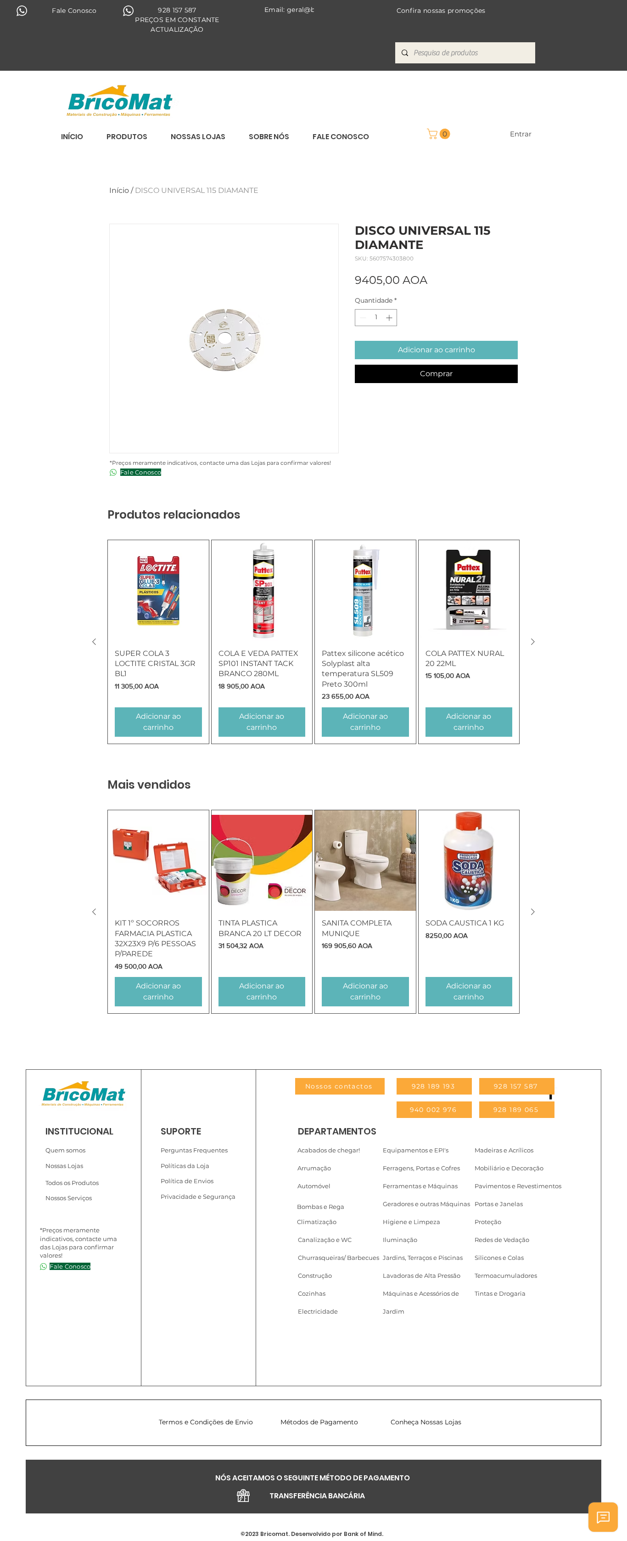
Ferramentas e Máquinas (420, 1186)
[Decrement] (362, 318)
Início (119, 190)
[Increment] (390, 318)
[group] (313, 642)
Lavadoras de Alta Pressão (421, 1275)
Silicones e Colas (499, 1257)
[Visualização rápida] (158, 590)
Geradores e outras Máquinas (426, 1204)
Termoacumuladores (506, 1275)
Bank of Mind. (362, 1534)
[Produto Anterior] (94, 641)
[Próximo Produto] (532, 641)
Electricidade (318, 1311)
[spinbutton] (376, 318)
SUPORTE (181, 1131)
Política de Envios (187, 1181)
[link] (440, 134)
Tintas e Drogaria (500, 1293)
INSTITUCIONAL (79, 1131)
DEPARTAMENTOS (337, 1131)
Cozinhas (311, 1293)
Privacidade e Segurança (198, 1196)
